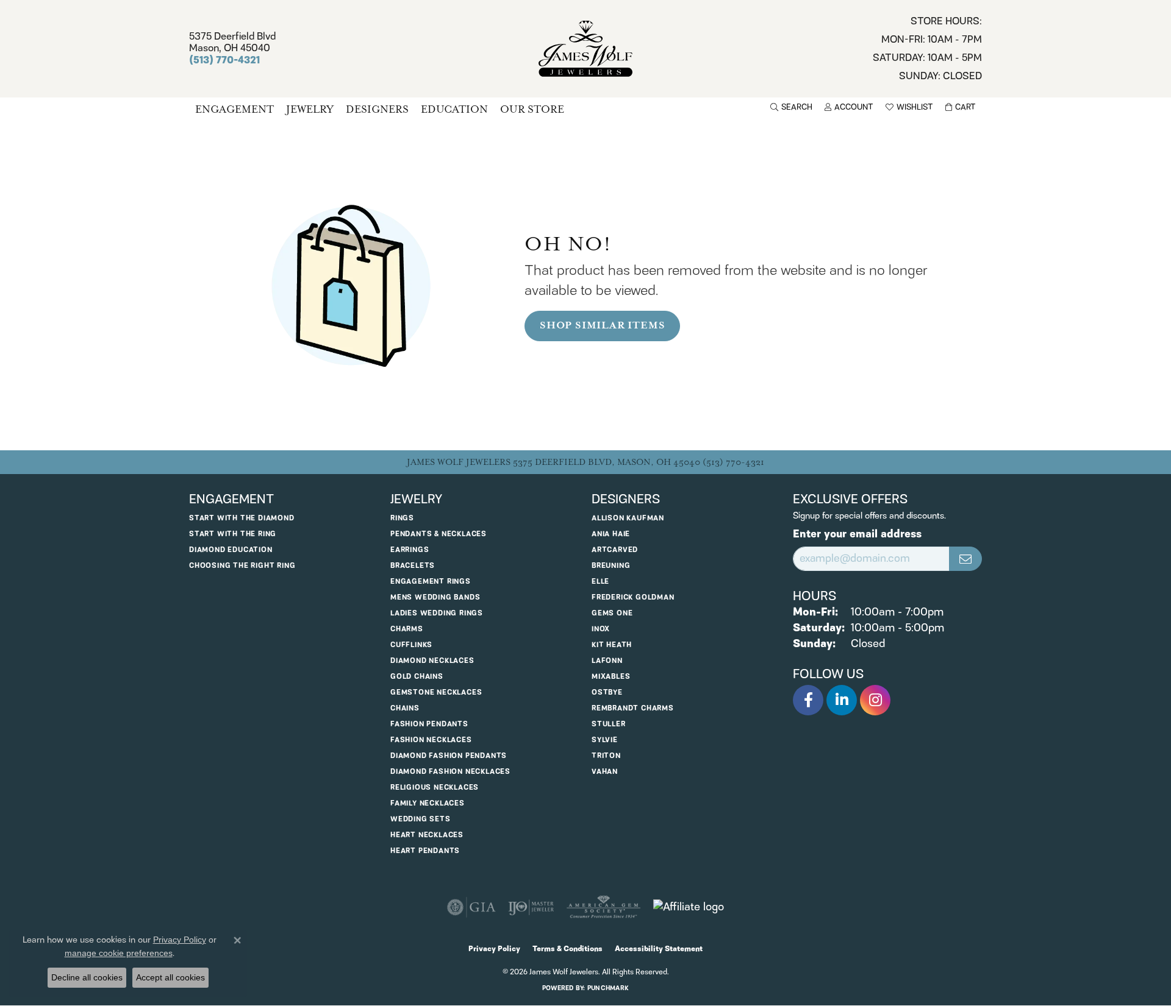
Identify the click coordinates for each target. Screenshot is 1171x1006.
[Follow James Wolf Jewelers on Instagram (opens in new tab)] (875, 700)
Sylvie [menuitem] (605, 740)
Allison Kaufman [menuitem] (628, 518)
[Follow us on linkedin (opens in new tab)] (841, 700)
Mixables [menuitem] (611, 676)
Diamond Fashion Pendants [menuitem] (448, 756)
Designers (377, 109)
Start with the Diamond (242, 518)
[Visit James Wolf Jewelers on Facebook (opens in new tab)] (808, 700)
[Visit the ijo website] (531, 907)
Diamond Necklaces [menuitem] (432, 661)
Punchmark (608, 988)
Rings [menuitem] (402, 518)
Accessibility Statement (659, 949)
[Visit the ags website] (603, 907)
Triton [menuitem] (606, 756)
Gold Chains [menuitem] (416, 676)
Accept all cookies (170, 977)
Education (454, 109)
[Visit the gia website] (471, 907)
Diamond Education (231, 550)
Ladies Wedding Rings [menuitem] (436, 613)
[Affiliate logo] (688, 907)
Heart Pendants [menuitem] (425, 851)
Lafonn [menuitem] (607, 661)
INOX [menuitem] (601, 629)
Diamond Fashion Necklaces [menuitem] (450, 772)
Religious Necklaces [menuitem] (434, 787)
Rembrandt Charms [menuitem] (633, 708)
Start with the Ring (232, 534)
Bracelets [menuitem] (412, 566)
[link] (927, 48)
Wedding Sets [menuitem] (420, 819)
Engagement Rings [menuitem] (430, 581)
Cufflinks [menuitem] (411, 645)
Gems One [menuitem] (612, 613)
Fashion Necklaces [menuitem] (431, 740)
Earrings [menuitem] (409, 550)
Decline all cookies (87, 977)
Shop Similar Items (602, 325)
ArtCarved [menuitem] (615, 550)
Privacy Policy (494, 949)
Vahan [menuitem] (605, 772)
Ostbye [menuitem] (607, 692)
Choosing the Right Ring (242, 566)
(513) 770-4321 (733, 462)
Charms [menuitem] (406, 629)
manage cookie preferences (119, 953)
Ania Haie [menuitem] (611, 534)
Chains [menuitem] (405, 708)
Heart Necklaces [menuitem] (427, 835)
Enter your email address (857, 534)
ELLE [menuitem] (600, 581)
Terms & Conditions (567, 949)
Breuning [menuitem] (611, 566)
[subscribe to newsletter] (965, 559)
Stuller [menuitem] (609, 724)
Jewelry (310, 109)
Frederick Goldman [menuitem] (633, 597)
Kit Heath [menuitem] (612, 645)
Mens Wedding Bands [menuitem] (435, 597)
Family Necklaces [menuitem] (427, 803)
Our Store (532, 109)
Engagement (234, 109)
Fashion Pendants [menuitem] (429, 724)
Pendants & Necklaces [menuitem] (438, 534)
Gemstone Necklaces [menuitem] (436, 692)
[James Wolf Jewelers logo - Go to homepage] (586, 48)
